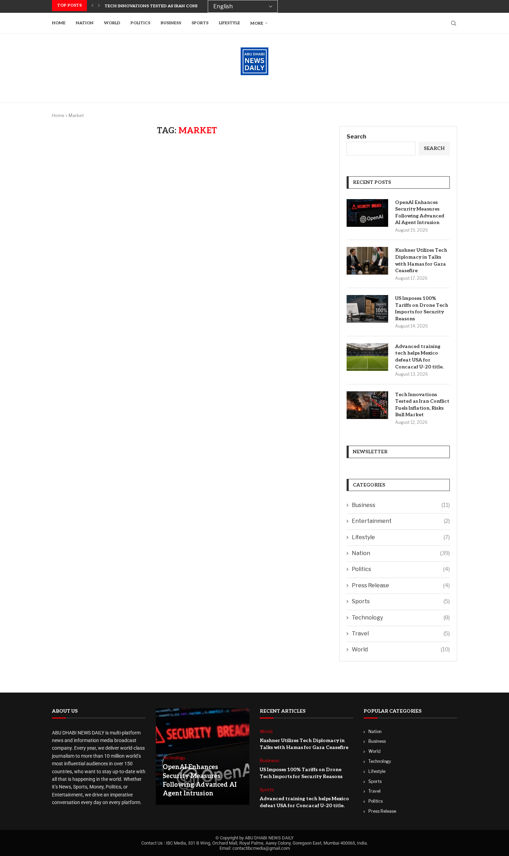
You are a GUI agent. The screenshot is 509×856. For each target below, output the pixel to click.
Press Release (401, 585)
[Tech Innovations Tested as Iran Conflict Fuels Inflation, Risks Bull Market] (367, 405)
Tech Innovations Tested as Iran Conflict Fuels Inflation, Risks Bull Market (422, 405)
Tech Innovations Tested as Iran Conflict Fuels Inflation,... (177, 6)
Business (171, 23)
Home (58, 23)
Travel (401, 633)
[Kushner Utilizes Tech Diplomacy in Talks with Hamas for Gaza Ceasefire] (367, 261)
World (112, 23)
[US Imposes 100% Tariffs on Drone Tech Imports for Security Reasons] (367, 309)
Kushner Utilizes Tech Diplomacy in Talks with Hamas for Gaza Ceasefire (421, 260)
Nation (84, 23)
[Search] (453, 23)
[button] (92, 5)
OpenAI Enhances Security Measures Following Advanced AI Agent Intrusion (419, 212)
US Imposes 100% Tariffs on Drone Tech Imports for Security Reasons (421, 308)
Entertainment (401, 521)
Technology (401, 617)
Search (356, 136)
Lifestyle (229, 23)
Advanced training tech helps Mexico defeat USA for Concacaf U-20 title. (419, 357)
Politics (140, 23)
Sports (199, 23)
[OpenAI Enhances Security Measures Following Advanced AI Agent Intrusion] (367, 213)
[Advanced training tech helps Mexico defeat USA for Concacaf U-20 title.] (367, 357)
